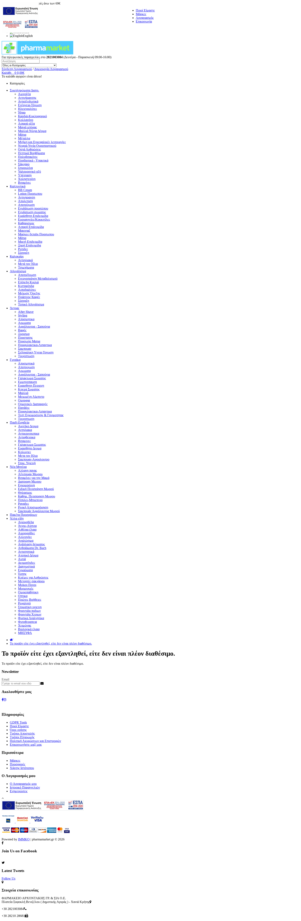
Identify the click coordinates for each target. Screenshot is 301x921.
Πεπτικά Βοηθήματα (31, 153)
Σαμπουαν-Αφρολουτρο (33, 459)
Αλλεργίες (25, 537)
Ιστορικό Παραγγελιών (25, 787)
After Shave (26, 311)
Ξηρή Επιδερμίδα (29, 245)
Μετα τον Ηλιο (28, 455)
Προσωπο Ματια (29, 341)
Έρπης (22, 574)
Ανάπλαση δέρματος (31, 544)
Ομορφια (24, 400)
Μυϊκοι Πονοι (27, 585)
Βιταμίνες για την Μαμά (33, 478)
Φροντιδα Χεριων (29, 614)
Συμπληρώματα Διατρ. (24, 90)
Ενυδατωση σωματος (32, 212)
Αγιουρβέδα (26, 522)
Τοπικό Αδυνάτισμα (31, 304)
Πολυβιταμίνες (27, 156)
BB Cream (25, 190)
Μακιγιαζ (24, 230)
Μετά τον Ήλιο (28, 264)
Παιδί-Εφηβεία (19, 422)
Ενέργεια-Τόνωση (30, 105)
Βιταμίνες (24, 182)
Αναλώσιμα (25, 540)
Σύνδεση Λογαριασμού (17, 69)
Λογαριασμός (145, 17)
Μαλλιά (23, 393)
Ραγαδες (23, 503)
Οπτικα (22, 596)
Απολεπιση (25, 201)
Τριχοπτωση (26, 356)
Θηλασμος (25, 492)
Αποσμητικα (26, 319)
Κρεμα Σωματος (29, 389)
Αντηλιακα (25, 430)
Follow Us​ (8, 878)
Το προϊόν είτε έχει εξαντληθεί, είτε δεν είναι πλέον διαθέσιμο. (51, 643)
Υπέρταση (25, 175)
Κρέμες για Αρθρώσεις (33, 577)
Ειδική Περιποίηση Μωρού (36, 489)
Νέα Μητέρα (18, 466)
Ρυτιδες (23, 249)
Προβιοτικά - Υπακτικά (33, 160)
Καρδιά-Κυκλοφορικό (32, 116)
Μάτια (22, 134)
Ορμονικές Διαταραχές (33, 404)
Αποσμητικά (26, 363)
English (28, 36)
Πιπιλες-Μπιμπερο (30, 500)
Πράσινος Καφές (29, 297)
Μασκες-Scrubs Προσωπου (36, 234)
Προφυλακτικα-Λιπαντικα (35, 345)
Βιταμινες (24, 441)
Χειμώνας (24, 625)
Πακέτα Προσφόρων (23, 514)
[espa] (20, 31)
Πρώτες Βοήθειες (29, 599)
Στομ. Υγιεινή (27, 463)
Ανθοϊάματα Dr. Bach (32, 548)
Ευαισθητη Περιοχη (31, 385)
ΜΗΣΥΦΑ (25, 633)
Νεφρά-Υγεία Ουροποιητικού (37, 145)
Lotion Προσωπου (30, 193)
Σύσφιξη (23, 252)
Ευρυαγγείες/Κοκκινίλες (34, 219)
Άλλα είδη (17, 518)
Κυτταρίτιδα (26, 286)
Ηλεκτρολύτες (27, 109)
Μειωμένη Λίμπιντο (31, 396)
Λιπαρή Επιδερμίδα (31, 227)
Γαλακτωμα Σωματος (32, 378)
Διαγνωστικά (26, 566)
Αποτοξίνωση (27, 275)
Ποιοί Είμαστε (145, 10)
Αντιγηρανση (26, 197)
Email (5, 679)
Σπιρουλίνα (25, 168)
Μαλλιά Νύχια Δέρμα (32, 131)
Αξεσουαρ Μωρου (30, 474)
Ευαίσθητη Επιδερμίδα (33, 216)
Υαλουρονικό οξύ (29, 171)
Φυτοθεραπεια (27, 621)
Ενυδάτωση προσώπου (33, 208)
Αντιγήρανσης (27, 97)
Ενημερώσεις (18, 791)
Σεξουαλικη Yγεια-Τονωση (35, 352)
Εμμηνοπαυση (27, 382)
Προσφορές (17, 764)
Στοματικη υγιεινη (30, 607)
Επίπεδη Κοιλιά (28, 282)
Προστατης (25, 337)
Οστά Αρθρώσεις (29, 149)
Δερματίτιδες (26, 562)
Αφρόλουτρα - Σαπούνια (34, 326)
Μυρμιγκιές (25, 588)
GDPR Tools (18, 722)
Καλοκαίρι (17, 256)
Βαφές (22, 330)
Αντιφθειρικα (26, 437)
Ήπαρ (22, 112)
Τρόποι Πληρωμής (22, 737)
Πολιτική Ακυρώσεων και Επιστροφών (35, 741)
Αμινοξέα (24, 94)
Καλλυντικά (17, 186)
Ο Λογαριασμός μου (23, 783)
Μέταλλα (24, 138)
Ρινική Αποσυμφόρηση (33, 507)
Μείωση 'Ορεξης (29, 293)
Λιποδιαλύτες (27, 289)
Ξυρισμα (23, 334)
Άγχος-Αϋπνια (27, 526)
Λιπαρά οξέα (26, 123)
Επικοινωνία (144, 21)
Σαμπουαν (24, 348)
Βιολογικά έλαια (29, 629)
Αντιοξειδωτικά (28, 101)
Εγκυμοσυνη (26, 485)
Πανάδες (23, 407)
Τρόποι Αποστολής (22, 733)
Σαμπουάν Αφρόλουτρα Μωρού (39, 511)
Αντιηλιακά (25, 260)
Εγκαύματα (25, 570)
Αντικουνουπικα (28, 433)
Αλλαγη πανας (27, 470)
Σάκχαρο (23, 164)
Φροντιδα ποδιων (29, 610)
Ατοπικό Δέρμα (28, 555)
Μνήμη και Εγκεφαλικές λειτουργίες (42, 142)
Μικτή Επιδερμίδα (30, 241)
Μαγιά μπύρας (27, 127)
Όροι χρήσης (18, 730)
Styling (22, 315)
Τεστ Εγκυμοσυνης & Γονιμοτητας (40, 415)
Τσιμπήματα (26, 267)
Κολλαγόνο (25, 120)
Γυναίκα (15, 359)
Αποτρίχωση (26, 204)
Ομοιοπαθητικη (28, 592)
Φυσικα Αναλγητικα (31, 618)
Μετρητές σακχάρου (31, 581)
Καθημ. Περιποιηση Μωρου (36, 496)
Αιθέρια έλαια (27, 529)
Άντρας (14, 308)
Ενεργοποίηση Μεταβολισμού (38, 278)
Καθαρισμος (26, 223)
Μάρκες (141, 14)
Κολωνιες (24, 452)
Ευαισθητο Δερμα (29, 448)
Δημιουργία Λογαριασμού (51, 69)
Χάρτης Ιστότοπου (22, 768)
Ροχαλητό (24, 603)
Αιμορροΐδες (26, 533)
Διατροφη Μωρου (29, 481)
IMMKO (24, 839)
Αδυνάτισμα (18, 271)
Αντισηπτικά (26, 551)
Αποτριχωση (26, 367)
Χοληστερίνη (26, 179)
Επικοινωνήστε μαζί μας (26, 744)
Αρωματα (24, 323)
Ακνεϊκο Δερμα (28, 426)
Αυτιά (22, 559)
